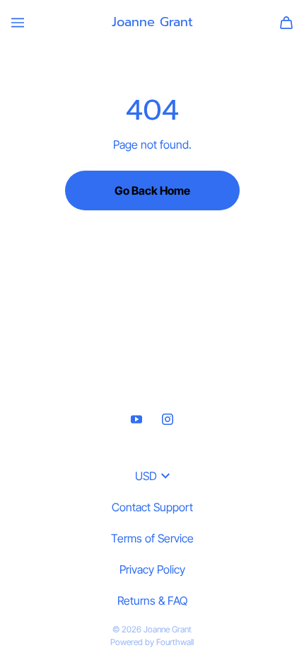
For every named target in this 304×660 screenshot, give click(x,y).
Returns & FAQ (152, 600)
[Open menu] (17, 22)
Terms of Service (152, 538)
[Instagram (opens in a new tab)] (167, 419)
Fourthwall (175, 642)
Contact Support (152, 507)
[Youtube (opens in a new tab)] (136, 419)
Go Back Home (152, 190)
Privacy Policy (152, 569)
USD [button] (146, 476)
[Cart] (286, 22)
